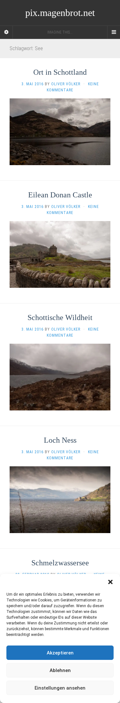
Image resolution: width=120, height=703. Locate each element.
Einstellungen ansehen (60, 688)
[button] (110, 582)
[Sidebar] (6, 32)
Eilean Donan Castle (60, 195)
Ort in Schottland (60, 72)
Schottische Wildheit (60, 317)
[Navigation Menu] (113, 32)
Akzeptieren (60, 653)
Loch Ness (60, 440)
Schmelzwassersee (60, 563)
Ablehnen (60, 670)
